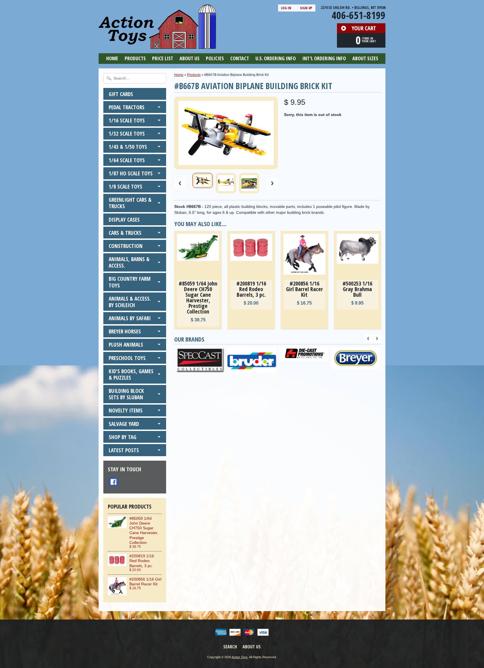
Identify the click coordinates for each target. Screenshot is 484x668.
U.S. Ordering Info (275, 58)
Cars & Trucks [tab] (125, 232)
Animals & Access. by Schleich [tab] (130, 302)
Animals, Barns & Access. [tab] (129, 262)
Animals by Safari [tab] (130, 318)
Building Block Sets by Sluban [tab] (126, 394)
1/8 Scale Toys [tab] (125, 186)
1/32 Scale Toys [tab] (127, 133)
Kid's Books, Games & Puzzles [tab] (131, 374)
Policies (215, 58)
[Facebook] (113, 482)
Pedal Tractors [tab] (127, 107)
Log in (286, 7)
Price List (162, 58)
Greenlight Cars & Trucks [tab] (130, 203)
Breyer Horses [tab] (125, 331)
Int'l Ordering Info (324, 58)
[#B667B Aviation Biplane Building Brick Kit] (202, 180)
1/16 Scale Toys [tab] (127, 120)
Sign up (306, 7)
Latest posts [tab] (124, 450)
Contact (239, 58)
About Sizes (365, 58)
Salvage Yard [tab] (124, 424)
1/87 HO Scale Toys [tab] (131, 173)
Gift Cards (121, 94)
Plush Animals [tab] (126, 344)
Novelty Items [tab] (126, 410)
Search (230, 647)
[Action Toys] (157, 45)
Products (135, 58)
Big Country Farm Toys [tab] (130, 282)
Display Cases (124, 219)
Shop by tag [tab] (122, 437)
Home (112, 58)
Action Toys (240, 657)
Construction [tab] (126, 246)
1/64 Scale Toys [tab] (127, 160)
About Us (189, 58)
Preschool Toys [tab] (127, 358)
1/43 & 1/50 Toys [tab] (128, 146)
